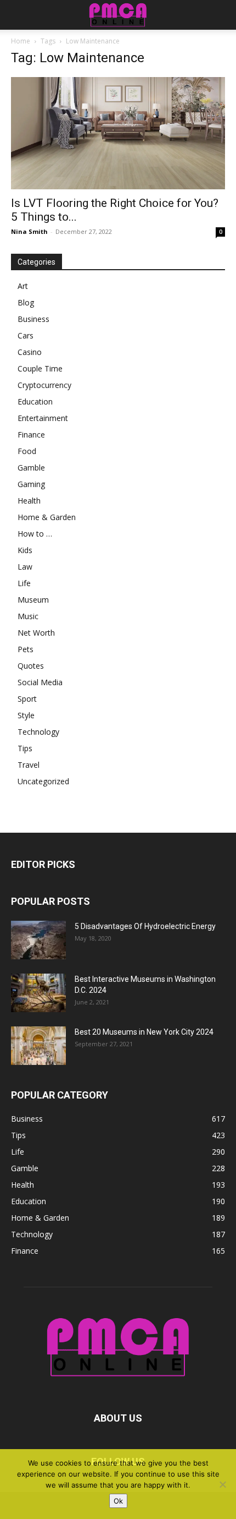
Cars (25, 335)
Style (26, 715)
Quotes (31, 665)
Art (23, 286)
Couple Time (40, 368)
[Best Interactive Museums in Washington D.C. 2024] (38, 993)
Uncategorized (43, 781)
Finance (31, 434)
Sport (27, 698)
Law (25, 566)
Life (24, 583)
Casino (30, 352)
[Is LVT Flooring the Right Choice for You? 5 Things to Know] (118, 133)
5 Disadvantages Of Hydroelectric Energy (145, 926)
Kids (25, 550)
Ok (118, 1500)
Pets (25, 649)
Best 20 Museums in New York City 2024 (144, 1032)
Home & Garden (47, 517)
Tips (25, 748)
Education (35, 401)
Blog (26, 302)
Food (27, 451)
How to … (35, 533)
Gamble (31, 467)
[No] (222, 1484)
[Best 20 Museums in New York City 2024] (38, 1045)
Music (28, 616)
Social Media (40, 682)
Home (20, 41)
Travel (29, 765)
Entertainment (43, 418)
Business (33, 319)
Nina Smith (29, 231)
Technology (38, 731)
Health (29, 500)
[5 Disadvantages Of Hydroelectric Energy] (38, 940)
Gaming (31, 484)
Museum (33, 599)
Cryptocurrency (44, 385)
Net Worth (36, 632)
